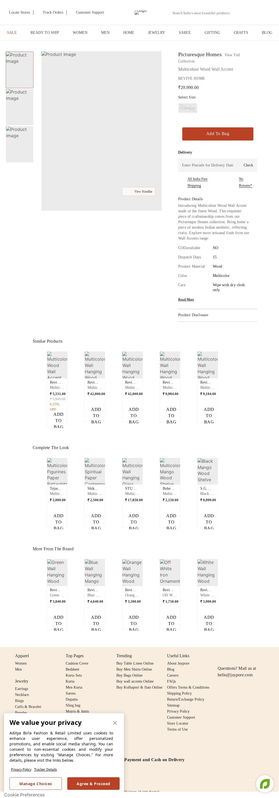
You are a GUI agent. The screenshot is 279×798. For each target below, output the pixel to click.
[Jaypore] (141, 12)
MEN (105, 33)
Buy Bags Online (129, 675)
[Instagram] (221, 656)
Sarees (70, 693)
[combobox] (203, 13)
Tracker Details (45, 769)
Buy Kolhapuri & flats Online (139, 687)
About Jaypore (178, 663)
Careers (172, 675)
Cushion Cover (77, 663)
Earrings (21, 689)
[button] (250, 13)
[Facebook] (231, 656)
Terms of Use (177, 729)
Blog (170, 669)
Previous (44, 369)
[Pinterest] (263, 656)
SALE (12, 33)
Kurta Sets (74, 675)
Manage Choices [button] (35, 783)
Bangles (21, 713)
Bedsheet (72, 669)
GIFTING (212, 33)
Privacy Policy (21, 769)
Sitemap (173, 705)
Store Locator (177, 723)
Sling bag (73, 705)
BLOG (267, 33)
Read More (186, 299)
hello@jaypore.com (235, 675)
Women (21, 663)
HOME (128, 33)
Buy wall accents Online (135, 681)
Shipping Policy (179, 693)
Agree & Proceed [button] (93, 783)
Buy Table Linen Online (135, 663)
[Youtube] (252, 656)
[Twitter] (242, 656)
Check (248, 165)
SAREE (185, 33)
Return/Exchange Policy (185, 699)
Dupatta (72, 699)
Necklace (22, 695)
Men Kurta (74, 687)
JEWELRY (156, 33)
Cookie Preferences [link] (24, 794)
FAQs (171, 681)
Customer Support (181, 717)
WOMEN (80, 33)
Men (18, 669)
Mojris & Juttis (77, 711)
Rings (19, 701)
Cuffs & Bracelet (28, 707)
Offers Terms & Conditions (188, 687)
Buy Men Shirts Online (134, 669)
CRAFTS (241, 33)
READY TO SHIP (45, 33)
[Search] (237, 13)
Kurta (70, 681)
